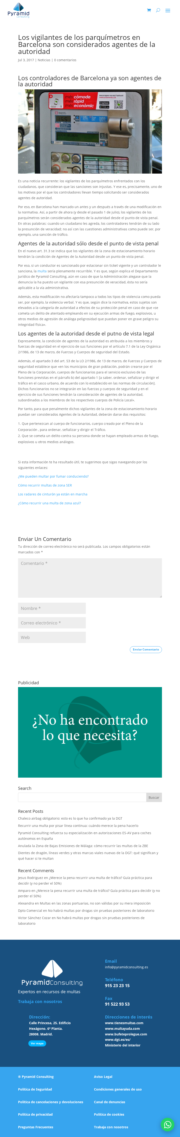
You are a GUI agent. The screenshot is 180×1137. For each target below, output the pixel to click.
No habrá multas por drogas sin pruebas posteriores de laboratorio (101, 910)
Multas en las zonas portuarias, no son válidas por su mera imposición (95, 903)
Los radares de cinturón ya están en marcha (52, 494)
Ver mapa (37, 1043)
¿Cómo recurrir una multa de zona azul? (49, 503)
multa (42, 271)
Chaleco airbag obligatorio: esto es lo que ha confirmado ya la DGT (70, 818)
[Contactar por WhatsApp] (167, 1124)
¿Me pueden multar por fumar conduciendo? (53, 476)
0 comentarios (65, 60)
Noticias (44, 60)
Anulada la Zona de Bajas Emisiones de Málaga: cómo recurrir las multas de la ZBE (83, 846)
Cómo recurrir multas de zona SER (45, 485)
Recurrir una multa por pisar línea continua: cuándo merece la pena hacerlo (78, 825)
